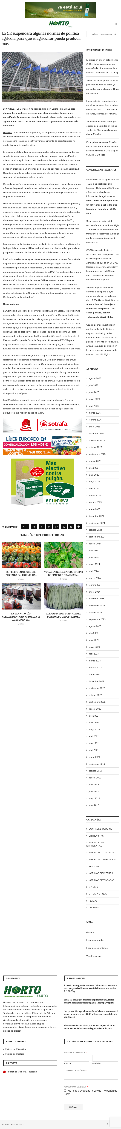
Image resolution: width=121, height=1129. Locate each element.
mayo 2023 (94, 647)
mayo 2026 (94, 399)
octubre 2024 (95, 529)
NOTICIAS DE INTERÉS (101, 873)
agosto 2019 (95, 777)
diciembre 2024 (96, 516)
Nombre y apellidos (75, 1052)
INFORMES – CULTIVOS (101, 852)
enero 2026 (94, 426)
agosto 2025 (95, 461)
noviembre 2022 (97, 688)
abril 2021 (94, 750)
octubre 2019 (95, 770)
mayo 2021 (94, 743)
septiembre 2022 (97, 702)
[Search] (116, 24)
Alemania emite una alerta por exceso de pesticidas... (63, 615)
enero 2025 (94, 509)
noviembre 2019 (97, 764)
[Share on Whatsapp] (56, 526)
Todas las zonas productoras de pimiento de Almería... (63, 574)
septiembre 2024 (97, 536)
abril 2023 (94, 653)
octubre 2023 (95, 612)
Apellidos (96, 1063)
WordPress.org (93, 956)
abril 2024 (94, 571)
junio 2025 (94, 475)
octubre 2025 (95, 447)
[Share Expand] (79, 526)
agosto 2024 (95, 543)
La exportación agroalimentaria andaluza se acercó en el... (21, 616)
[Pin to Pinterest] (49, 526)
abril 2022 (94, 736)
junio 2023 (94, 640)
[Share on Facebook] (34, 526)
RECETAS (94, 907)
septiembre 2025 (97, 454)
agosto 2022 (95, 709)
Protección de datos (76, 1087)
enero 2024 (94, 592)
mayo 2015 (94, 798)
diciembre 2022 (96, 681)
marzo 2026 (95, 412)
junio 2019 (94, 784)
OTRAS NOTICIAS (98, 894)
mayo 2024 (94, 564)
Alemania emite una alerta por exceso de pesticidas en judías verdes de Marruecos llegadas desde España (89, 1027)
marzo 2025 (95, 495)
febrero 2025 (95, 502)
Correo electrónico (75, 1070)
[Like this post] (26, 526)
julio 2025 (93, 468)
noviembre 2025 (97, 440)
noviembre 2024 (97, 523)
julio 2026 (93, 385)
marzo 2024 (95, 578)
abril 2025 (94, 488)
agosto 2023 (95, 626)
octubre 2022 (95, 695)
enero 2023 (94, 674)
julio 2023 (93, 633)
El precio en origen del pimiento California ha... (21, 574)
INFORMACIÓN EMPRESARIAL (95, 844)
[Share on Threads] (71, 526)
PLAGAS (93, 901)
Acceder (90, 932)
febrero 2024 (95, 585)
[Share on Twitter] (42, 526)
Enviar (73, 1106)
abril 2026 (94, 406)
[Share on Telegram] (64, 526)
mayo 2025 (94, 481)
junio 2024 (94, 557)
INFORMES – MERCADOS (102, 859)
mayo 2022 (94, 729)
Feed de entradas (95, 940)
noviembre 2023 (97, 605)
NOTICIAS (94, 866)
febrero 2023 (95, 667)
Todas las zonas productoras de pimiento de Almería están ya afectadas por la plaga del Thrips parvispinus (89, 1001)
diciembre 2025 (96, 433)
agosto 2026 (95, 378)
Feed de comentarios (97, 948)
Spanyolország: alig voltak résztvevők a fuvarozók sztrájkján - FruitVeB (102, 225)
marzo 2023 (95, 660)
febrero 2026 (95, 419)
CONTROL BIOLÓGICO (100, 829)
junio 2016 (94, 791)
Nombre (67, 1063)
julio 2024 (93, 550)
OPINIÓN (93, 887)
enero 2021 (94, 757)
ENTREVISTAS (96, 836)
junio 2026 (94, 392)
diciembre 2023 (96, 598)
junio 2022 (94, 722)
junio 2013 (94, 805)
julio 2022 (93, 716)
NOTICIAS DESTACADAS (101, 880)
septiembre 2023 (97, 619)
